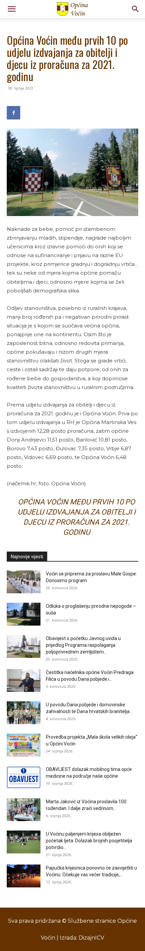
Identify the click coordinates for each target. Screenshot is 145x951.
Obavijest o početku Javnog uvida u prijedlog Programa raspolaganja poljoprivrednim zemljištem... (83, 645)
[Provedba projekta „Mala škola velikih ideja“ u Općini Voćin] (23, 745)
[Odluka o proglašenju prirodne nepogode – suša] (23, 614)
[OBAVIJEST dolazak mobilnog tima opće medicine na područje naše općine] (23, 777)
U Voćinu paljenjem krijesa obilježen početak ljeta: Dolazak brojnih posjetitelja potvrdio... (89, 840)
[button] (11, 9)
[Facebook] (13, 112)
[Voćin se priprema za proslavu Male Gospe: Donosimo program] (23, 582)
